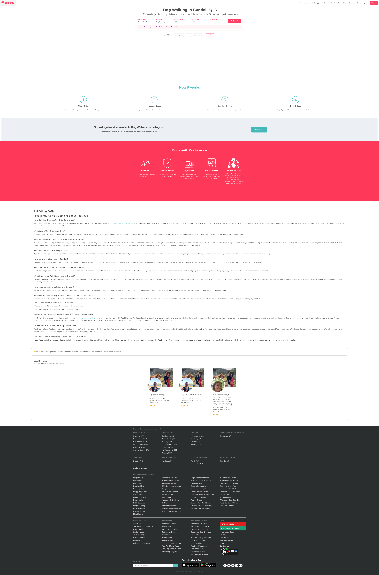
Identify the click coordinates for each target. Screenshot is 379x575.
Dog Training (167, 494)
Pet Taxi (165, 503)
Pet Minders (225, 494)
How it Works (138, 529)
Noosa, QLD (167, 442)
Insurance (166, 535)
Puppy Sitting (139, 508)
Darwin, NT (224, 461)
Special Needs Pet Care (171, 508)
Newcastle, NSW (140, 442)
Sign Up (374, 3)
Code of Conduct (198, 540)
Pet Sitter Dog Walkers (229, 503)
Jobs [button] (326, 3)
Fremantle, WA (197, 464)
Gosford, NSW (139, 447)
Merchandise (196, 543)
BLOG (240, 565)
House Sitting (138, 489)
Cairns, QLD (167, 453)
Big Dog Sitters (197, 483)
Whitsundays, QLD (170, 450)
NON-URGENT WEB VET (230, 528)
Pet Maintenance (169, 506)
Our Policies (225, 538)
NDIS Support (316, 3)
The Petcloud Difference (143, 526)
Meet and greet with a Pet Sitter (122, 223)
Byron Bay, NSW (140, 439)
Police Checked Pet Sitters (201, 506)
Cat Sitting (137, 494)
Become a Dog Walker (200, 526)
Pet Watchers (225, 497)
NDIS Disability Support (172, 511)
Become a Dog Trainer (200, 529)
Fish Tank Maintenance (171, 486)
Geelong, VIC (196, 439)
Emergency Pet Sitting (229, 480)
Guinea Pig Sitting (140, 511)
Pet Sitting (137, 483)
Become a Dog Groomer (201, 532)
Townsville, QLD (168, 447)
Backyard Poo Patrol (170, 480)
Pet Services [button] (304, 3)
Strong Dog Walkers (199, 486)
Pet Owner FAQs (168, 532)
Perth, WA (195, 461)
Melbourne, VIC (197, 436)
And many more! (140, 468)
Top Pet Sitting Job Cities (201, 538)
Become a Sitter (355, 3)
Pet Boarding (138, 480)
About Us (137, 524)
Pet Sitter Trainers (227, 506)
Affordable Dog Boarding (230, 500)
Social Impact (138, 532)
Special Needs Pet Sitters (230, 492)
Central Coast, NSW (141, 450)
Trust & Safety (138, 535)
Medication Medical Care (201, 480)
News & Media (139, 538)
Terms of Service (226, 540)
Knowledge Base (227, 532)
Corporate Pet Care (169, 478)
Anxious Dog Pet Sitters (200, 508)
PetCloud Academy (199, 546)
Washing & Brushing (170, 500)
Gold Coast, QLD (168, 439)
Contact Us (224, 546)
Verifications (167, 538)
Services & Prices (169, 524)
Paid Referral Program (142, 543)
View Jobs (195, 535)
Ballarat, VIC (196, 442)
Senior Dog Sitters (198, 497)
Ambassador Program (200, 554)
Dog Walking (138, 486)
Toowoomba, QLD (169, 444)
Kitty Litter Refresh (169, 483)
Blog (344, 3)
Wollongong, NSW (141, 444)
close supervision (89, 318)
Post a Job (259, 130)
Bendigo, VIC (196, 444)
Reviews (136, 540)
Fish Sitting (138, 514)
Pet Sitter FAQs (197, 549)
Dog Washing (168, 489)
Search (235, 21)
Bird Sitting (167, 497)
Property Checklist (169, 529)
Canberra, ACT (225, 436)
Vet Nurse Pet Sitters (199, 492)
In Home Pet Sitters (228, 478)
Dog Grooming (139, 497)
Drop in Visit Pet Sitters (200, 503)
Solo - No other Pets (228, 486)
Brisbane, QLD (168, 436)
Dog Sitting (138, 478)
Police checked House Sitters (203, 494)
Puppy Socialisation (170, 492)
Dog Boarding (139, 506)
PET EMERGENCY (227, 524)
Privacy (223, 535)
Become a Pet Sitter (199, 524)
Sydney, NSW (138, 436)
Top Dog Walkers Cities (171, 549)
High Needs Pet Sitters (200, 478)
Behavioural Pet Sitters (229, 489)
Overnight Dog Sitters (229, 483)
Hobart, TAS (138, 461)
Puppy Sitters (196, 500)
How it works (335, 3)
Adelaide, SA (167, 461)
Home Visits (138, 500)
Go (175, 565)
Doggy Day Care (140, 492)
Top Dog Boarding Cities (172, 543)
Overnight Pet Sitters (199, 489)
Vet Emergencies (198, 552)
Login (366, 3)
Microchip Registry (170, 552)
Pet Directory (167, 540)
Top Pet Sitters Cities (170, 546)
